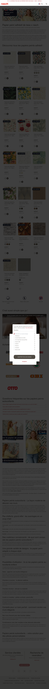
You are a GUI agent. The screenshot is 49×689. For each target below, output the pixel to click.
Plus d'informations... (29, 327)
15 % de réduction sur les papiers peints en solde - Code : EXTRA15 (25, 1)
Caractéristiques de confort (20, 337)
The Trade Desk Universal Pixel (21, 339)
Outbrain (16, 343)
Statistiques (17, 335)
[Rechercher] (42, 4)
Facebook (17, 347)
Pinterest (17, 345)
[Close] (38, 335)
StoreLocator (17, 349)
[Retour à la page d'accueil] (4, 4)
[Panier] (44, 3)
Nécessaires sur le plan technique (21, 333)
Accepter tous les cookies (24, 357)
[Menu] (46, 4)
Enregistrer (24, 361)
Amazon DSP (17, 341)
